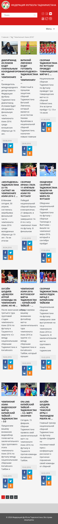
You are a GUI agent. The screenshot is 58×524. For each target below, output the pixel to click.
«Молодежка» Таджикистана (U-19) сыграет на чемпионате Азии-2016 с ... (10, 189)
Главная (4, 37)
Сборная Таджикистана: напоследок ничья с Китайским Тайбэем (49, 295)
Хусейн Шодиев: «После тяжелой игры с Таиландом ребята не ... (46, 410)
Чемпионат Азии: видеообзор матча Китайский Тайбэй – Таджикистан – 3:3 (9, 411)
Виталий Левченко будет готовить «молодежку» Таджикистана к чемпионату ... (29, 71)
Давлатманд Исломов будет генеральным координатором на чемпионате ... (11, 70)
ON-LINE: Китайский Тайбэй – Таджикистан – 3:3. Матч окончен (29, 408)
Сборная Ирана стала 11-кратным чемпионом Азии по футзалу (28, 189)
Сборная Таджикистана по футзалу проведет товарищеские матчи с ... (49, 67)
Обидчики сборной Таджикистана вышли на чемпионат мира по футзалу (48, 190)
